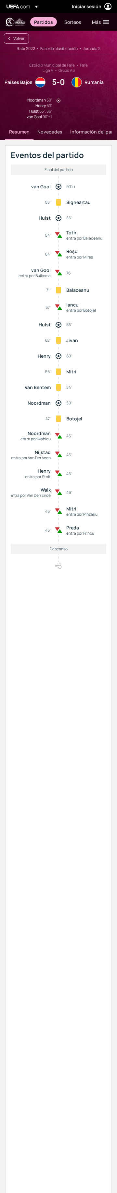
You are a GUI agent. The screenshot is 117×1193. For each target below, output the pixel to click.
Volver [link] (19, 38)
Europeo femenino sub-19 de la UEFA (15, 22)
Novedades (49, 131)
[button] (99, 22)
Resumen (19, 131)
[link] (43, 22)
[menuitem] (44, 22)
